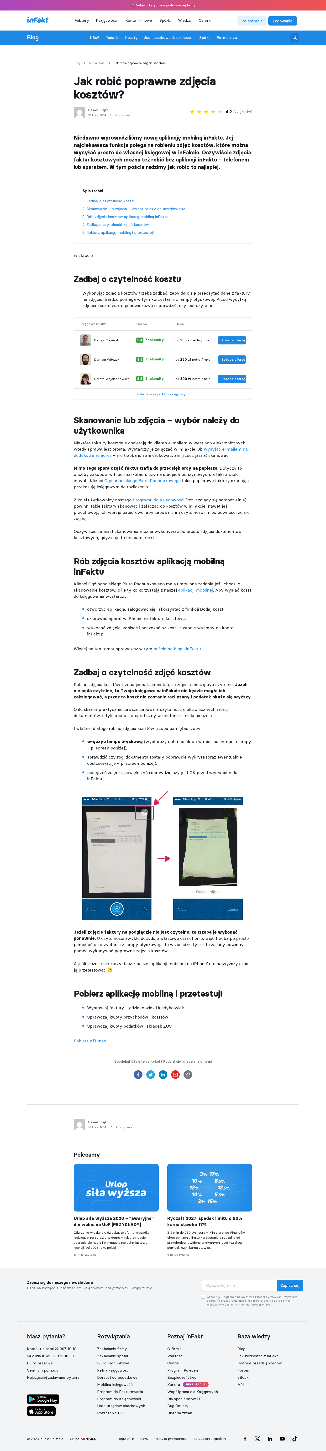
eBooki (243, 1377)
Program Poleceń (182, 1370)
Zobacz (233, 340)
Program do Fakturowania (120, 1391)
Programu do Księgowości (158, 500)
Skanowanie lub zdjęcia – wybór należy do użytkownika (135, 208)
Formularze (227, 37)
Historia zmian (179, 1412)
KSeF (95, 37)
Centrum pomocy (42, 1370)
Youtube (282, 1439)
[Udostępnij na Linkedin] (163, 1076)
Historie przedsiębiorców (259, 1363)
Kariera (173, 1384)
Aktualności (97, 63)
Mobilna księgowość (115, 1384)
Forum (243, 1370)
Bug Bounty (178, 1405)
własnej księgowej (146, 152)
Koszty (131, 37)
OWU (144, 1438)
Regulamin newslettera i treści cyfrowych (252, 1297)
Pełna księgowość (113, 1370)
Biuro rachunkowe (113, 1363)
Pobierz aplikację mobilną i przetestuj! (120, 232)
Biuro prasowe (40, 1363)
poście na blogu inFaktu (177, 648)
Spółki (204, 37)
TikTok (294, 1439)
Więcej (266, 1304)
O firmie (174, 1348)
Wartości (175, 1355)
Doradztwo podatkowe (117, 1377)
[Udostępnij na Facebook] (138, 1076)
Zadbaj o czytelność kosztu (110, 200)
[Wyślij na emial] (175, 1076)
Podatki (112, 37)
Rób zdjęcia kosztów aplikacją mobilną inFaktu (127, 216)
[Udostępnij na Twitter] (150, 1076)
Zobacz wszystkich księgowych (163, 394)
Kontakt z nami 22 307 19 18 (51, 1348)
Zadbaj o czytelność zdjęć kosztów (117, 224)
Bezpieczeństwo (181, 1377)
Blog (33, 37)
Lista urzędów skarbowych (121, 1405)
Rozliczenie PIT (110, 1412)
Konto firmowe (138, 20)
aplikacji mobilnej (195, 590)
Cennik (205, 20)
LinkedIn (270, 1439)
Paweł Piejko (98, 110)
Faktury (82, 20)
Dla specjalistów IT (184, 1398)
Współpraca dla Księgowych (192, 1391)
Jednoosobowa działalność (167, 37)
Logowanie (283, 21)
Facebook (245, 1439)
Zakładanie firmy (112, 1348)
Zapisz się (290, 1285)
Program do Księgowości (119, 1398)
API (240, 1384)
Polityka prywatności (170, 1438)
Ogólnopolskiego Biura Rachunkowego (142, 480)
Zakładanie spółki (112, 1355)
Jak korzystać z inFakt (257, 1355)
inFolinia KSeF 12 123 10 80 (50, 1355)
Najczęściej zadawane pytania (53, 1377)
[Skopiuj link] (188, 1076)
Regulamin (126, 1438)
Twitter (257, 1439)
